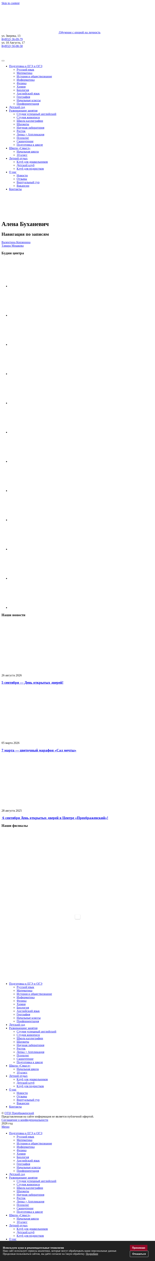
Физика (21, 83)
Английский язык (28, 93)
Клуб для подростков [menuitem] (30, 1235)
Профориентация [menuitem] (28, 1170)
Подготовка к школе (30, 144)
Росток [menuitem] (21, 1198)
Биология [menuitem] (23, 1157)
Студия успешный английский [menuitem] (36, 1181)
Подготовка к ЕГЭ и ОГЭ (25, 66)
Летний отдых (18, 158)
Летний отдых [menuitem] (18, 1225)
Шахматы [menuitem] (23, 1191)
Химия (21, 86)
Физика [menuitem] (21, 1150)
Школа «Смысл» (19, 148)
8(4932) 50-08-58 (12, 46)
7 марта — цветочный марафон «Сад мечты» (39, 750)
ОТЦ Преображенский (19, 1113)
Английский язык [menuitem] (28, 1160)
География (23, 96)
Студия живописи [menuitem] (28, 1184)
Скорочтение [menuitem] (25, 1208)
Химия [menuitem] (21, 1153)
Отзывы (22, 178)
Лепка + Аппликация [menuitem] (30, 1201)
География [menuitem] (23, 1164)
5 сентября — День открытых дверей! (32, 682)
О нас (12, 172)
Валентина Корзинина (16, 242)
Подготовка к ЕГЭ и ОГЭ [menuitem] (25, 1133)
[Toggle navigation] (3, 60)
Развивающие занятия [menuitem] (23, 1177)
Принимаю (138, 1247)
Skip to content (10, 3)
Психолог (23, 137)
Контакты (15, 189)
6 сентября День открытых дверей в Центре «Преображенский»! (55, 818)
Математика (24, 73)
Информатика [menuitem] (26, 1146)
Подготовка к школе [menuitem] (30, 1211)
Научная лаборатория (30, 127)
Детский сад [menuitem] (17, 1174)
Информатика (26, 79)
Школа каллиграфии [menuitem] (30, 1187)
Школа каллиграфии (30, 120)
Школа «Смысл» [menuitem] (19, 1215)
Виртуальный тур (28, 182)
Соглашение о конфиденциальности (25, 1120)
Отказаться (139, 1253)
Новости (22, 175)
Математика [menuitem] (24, 1140)
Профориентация (28, 103)
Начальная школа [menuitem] (28, 1218)
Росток (21, 131)
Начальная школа (28, 151)
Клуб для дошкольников (32, 161)
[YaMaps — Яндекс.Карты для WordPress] (77, 916)
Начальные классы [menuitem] (29, 1167)
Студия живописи (28, 117)
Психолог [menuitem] (23, 1205)
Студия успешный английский (36, 114)
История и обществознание (34, 76)
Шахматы (23, 124)
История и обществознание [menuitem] (34, 1143)
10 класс (22, 155)
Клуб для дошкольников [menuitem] (32, 1228)
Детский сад (17, 107)
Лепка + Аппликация (30, 134)
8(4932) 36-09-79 (12, 39)
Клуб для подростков (30, 168)
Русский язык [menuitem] (25, 1136)
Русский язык (25, 69)
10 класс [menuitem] (22, 1222)
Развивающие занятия (23, 110)
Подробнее (92, 1253)
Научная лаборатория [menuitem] (30, 1194)
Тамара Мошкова (13, 245)
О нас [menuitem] (12, 1239)
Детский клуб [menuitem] (25, 1232)
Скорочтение (25, 141)
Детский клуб (25, 165)
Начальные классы (29, 100)
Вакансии (23, 185)
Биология (23, 90)
